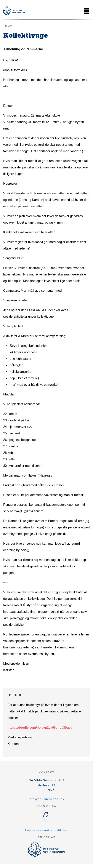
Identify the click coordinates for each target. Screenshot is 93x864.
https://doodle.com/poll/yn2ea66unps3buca (40, 727)
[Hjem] (14, 10)
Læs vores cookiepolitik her (46, 830)
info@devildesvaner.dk (46, 799)
